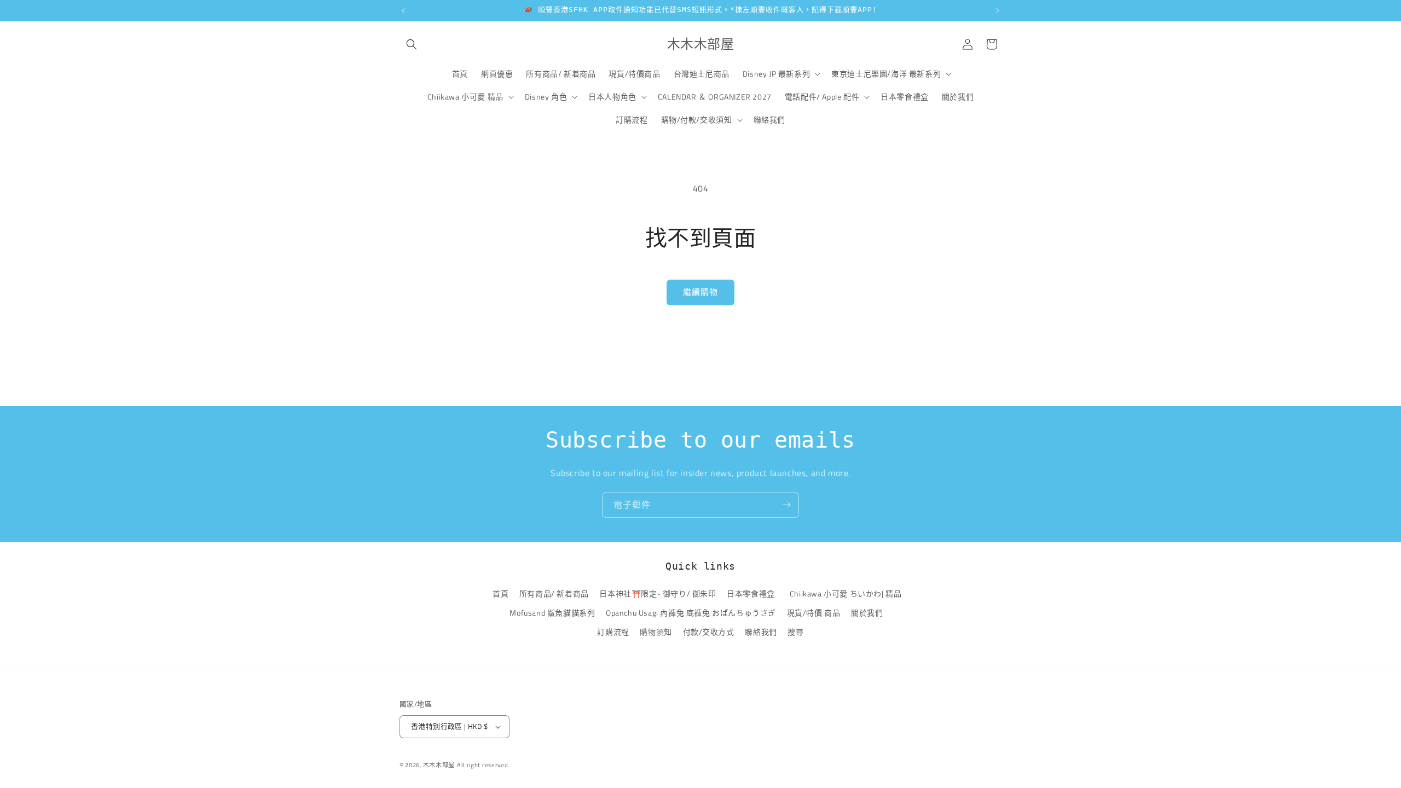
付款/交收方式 (708, 632)
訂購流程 (613, 632)
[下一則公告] (998, 10)
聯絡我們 (761, 632)
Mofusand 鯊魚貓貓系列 (552, 612)
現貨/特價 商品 (814, 612)
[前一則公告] (403, 10)
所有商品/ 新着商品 (554, 593)
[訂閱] (786, 505)
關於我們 (867, 612)
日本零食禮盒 (751, 593)
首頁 (500, 593)
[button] (412, 44)
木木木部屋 (439, 765)
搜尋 (795, 632)
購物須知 (655, 632)
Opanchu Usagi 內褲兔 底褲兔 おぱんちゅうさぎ (691, 612)
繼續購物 (700, 292)
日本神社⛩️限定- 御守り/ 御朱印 (657, 593)
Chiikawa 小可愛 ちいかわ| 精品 (847, 593)
